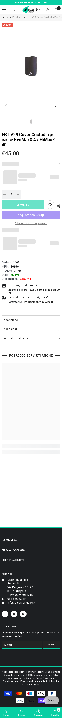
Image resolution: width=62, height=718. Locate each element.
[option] (31, 66)
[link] (50, 204)
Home (5, 17)
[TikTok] (23, 614)
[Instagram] (14, 614)
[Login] (48, 9)
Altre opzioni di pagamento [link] (31, 223)
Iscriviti (51, 645)
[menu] (4, 9)
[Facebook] (5, 614)
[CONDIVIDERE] (57, 205)
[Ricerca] (14, 9)
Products (17, 17)
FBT (20, 270)
